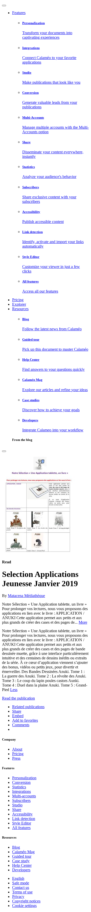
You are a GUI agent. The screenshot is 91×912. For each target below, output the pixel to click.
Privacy (18, 896)
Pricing (18, 300)
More (83, 622)
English (18, 878)
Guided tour (21, 856)
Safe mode (20, 883)
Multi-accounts (24, 796)
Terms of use (22, 892)
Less (13, 690)
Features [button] (19, 13)
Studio (17, 805)
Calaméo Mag (23, 852)
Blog (16, 847)
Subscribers (21, 800)
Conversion (21, 782)
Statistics (19, 787)
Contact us (20, 887)
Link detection (23, 818)
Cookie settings (24, 905)
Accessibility (22, 814)
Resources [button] (20, 309)
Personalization (24, 778)
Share (16, 809)
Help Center (22, 865)
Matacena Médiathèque (26, 596)
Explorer (19, 304)
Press (16, 758)
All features (21, 828)
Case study (21, 861)
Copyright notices (26, 901)
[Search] (4, 451)
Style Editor (21, 823)
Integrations (21, 791)
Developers (21, 870)
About (17, 749)
